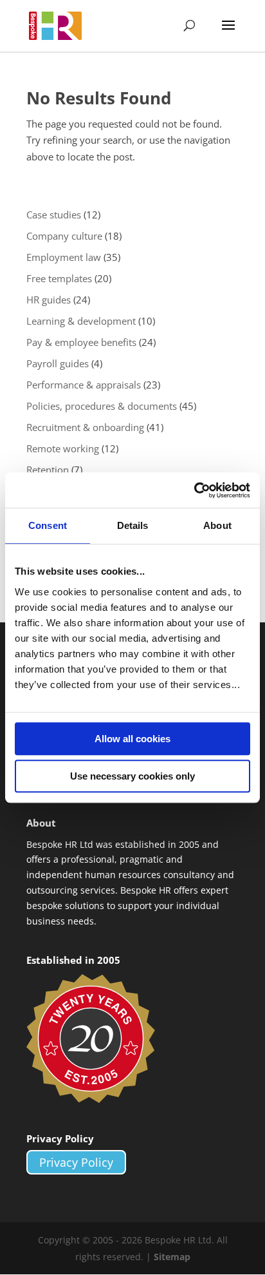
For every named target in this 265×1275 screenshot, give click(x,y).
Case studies (53, 214)
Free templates (59, 278)
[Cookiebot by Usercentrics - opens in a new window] (194, 490)
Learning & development (81, 320)
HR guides (48, 299)
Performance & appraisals (83, 384)
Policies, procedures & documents (101, 405)
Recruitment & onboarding (85, 427)
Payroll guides (57, 363)
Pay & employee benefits (81, 342)
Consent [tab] (47, 525)
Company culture (64, 235)
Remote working (62, 448)
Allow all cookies (132, 738)
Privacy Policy (76, 1162)
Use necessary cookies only (132, 776)
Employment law (63, 257)
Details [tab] (133, 525)
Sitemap (172, 1257)
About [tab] (217, 525)
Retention (47, 469)
